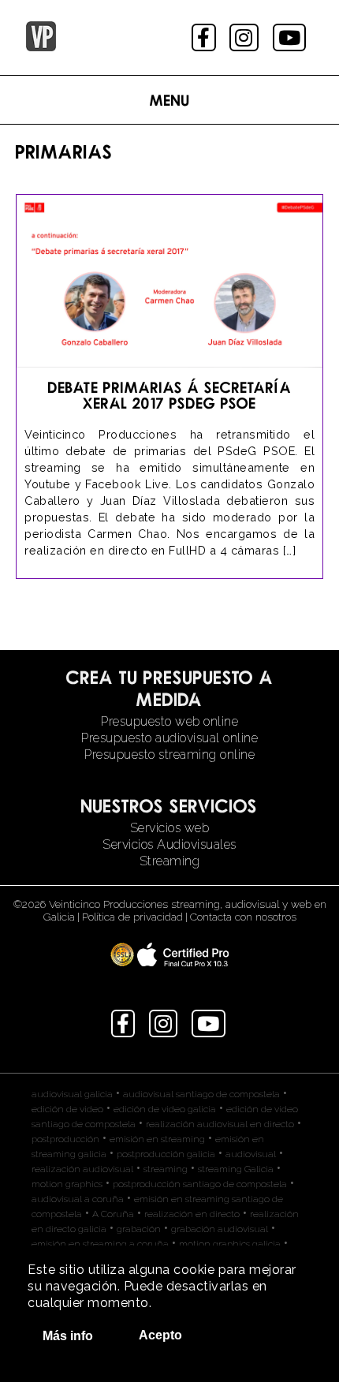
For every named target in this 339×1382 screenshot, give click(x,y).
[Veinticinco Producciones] (41, 46)
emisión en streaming (157, 1139)
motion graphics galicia (230, 1243)
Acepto (160, 1335)
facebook (205, 37)
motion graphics (67, 1184)
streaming (165, 1169)
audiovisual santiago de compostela (201, 1094)
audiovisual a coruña (78, 1199)
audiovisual (250, 1154)
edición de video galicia (165, 1109)
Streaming (170, 860)
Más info (68, 1336)
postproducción (65, 1139)
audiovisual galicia (72, 1094)
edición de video (67, 1109)
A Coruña (113, 1214)
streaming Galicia (236, 1169)
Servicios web (170, 827)
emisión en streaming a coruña (100, 1243)
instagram (245, 37)
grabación (139, 1228)
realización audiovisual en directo (220, 1124)
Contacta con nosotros (243, 916)
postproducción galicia (166, 1154)
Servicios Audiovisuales (169, 844)
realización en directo (192, 1214)
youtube (291, 37)
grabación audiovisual (219, 1228)
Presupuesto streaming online (169, 754)
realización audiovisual (82, 1169)
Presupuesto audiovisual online (169, 737)
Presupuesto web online (169, 721)
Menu (170, 100)
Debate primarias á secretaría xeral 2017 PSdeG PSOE (170, 395)
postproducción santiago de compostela (200, 1184)
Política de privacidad (132, 916)
